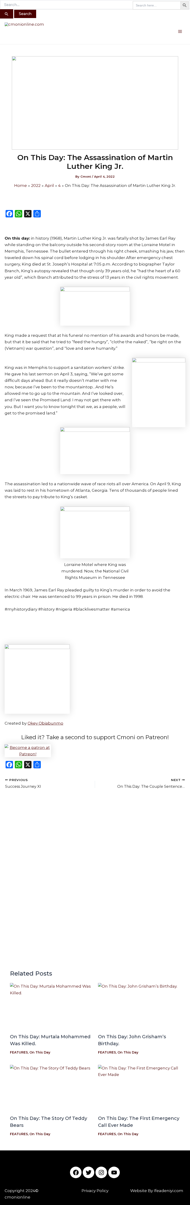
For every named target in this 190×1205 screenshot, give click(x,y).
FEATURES (19, 1052)
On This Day (39, 1052)
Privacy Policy (95, 1190)
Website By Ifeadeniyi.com (156, 1190)
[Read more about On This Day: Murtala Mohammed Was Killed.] (51, 1006)
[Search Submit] (6, 14)
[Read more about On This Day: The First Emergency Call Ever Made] (139, 1088)
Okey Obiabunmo (45, 723)
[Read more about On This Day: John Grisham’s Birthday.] (139, 1006)
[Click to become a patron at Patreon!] (95, 750)
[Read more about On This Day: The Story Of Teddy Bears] (51, 1088)
